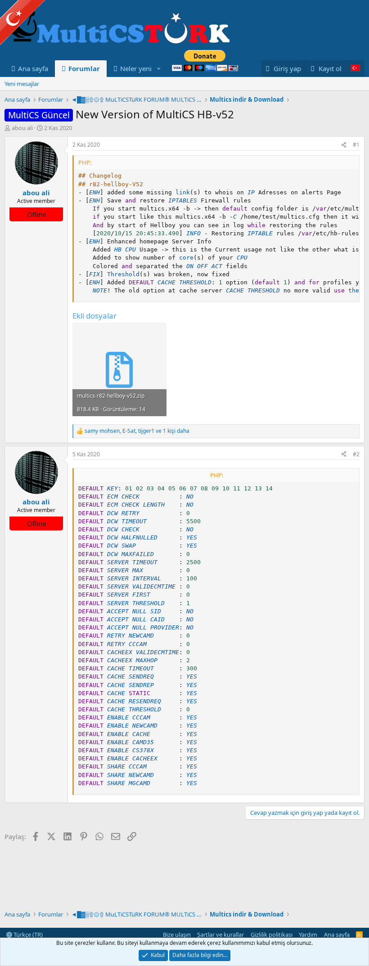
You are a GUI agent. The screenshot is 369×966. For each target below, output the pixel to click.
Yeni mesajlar (21, 84)
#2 (356, 454)
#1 (356, 144)
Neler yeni (136, 68)
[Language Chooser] (355, 68)
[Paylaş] (344, 145)
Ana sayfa (33, 68)
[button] (159, 68)
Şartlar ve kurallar (220, 934)
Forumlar (84, 68)
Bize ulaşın (177, 934)
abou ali (22, 128)
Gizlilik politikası (271, 934)
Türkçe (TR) (27, 934)
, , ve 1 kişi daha (137, 431)
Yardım (308, 934)
